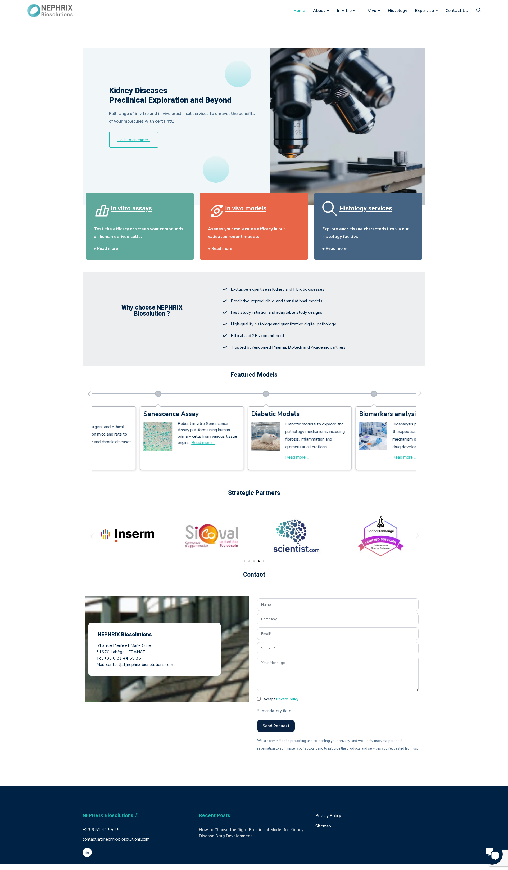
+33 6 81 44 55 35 (101, 830)
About (319, 11)
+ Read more (106, 248)
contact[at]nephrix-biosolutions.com (116, 839)
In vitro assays (131, 208)
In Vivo (369, 11)
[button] (88, 394)
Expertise (424, 11)
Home (299, 11)
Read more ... (252, 457)
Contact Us (457, 11)
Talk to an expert (133, 140)
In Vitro (344, 11)
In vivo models (245, 208)
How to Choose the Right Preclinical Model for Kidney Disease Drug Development (251, 832)
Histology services (365, 208)
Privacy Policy (287, 699)
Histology (397, 11)
